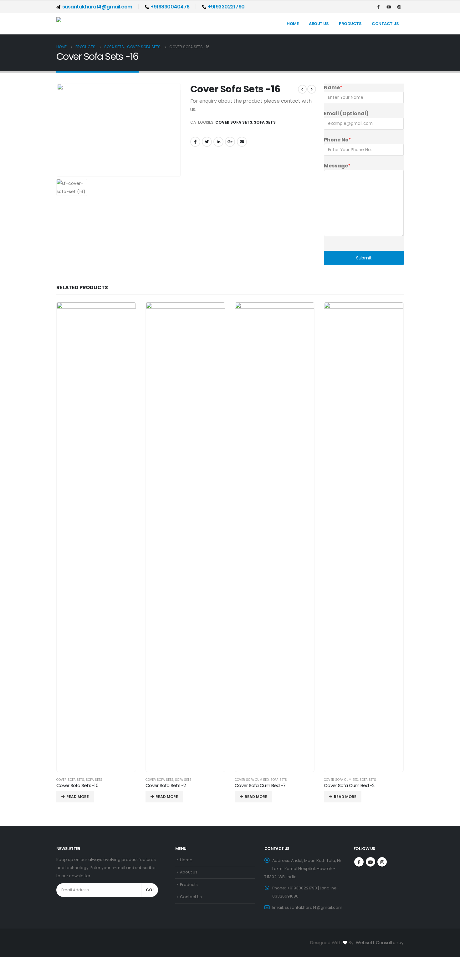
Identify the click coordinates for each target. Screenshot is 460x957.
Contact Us (385, 24)
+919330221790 (226, 6)
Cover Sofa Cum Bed (252, 779)
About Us (319, 24)
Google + (230, 142)
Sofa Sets (265, 122)
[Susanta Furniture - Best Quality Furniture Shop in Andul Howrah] (95, 24)
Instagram (382, 862)
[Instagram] (399, 7)
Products (350, 24)
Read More (77, 796)
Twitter (207, 142)
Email (242, 142)
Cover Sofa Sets (233, 122)
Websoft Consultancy (380, 942)
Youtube (370, 862)
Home (293, 24)
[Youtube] (388, 7)
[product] (96, 537)
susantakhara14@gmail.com (97, 6)
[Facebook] (378, 7)
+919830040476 (170, 6)
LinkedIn (218, 142)
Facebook (195, 142)
